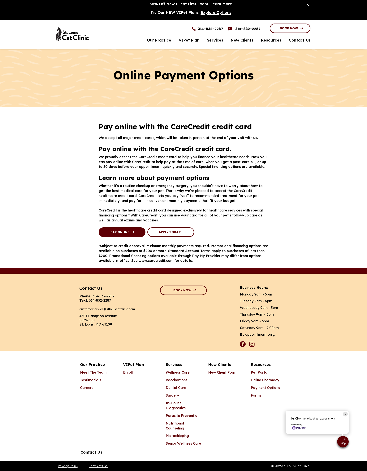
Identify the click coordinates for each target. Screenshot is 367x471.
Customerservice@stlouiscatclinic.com (107, 309)
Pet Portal (259, 372)
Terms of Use (98, 466)
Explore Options (216, 12)
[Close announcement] (308, 5)
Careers (86, 387)
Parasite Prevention (182, 415)
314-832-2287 (103, 296)
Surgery (172, 395)
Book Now (289, 28)
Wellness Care (178, 372)
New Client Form (222, 372)
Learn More (221, 4)
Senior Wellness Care (183, 443)
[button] (343, 441)
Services (174, 364)
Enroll (128, 372)
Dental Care (176, 387)
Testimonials (90, 380)
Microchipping (177, 435)
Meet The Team (93, 372)
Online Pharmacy (265, 380)
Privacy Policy (68, 466)
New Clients (219, 364)
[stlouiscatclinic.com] (90, 34)
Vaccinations (176, 380)
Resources (261, 364)
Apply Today (170, 232)
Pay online (119, 232)
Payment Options (265, 387)
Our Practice (92, 364)
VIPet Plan (133, 364)
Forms (256, 395)
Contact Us (91, 452)
